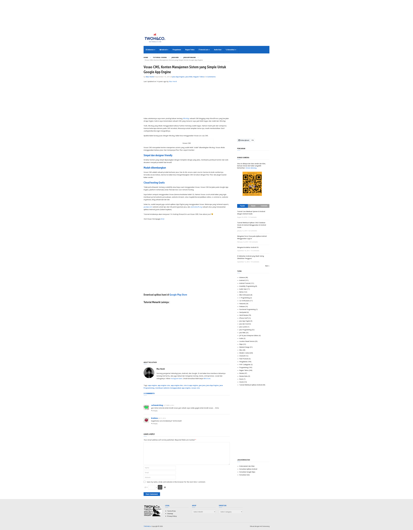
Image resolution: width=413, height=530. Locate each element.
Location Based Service (246, 341)
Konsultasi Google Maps (247, 472)
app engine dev (177, 385)
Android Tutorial (244, 283)
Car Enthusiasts (244, 301)
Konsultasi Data (244, 475)
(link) (162, 219)
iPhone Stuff (243, 318)
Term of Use (171, 511)
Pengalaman (177, 50)
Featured (242, 303)
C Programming (244, 298)
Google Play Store (178, 294)
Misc (240, 350)
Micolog (186, 118)
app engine (152, 385)
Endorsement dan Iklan (247, 466)
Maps (241, 344)
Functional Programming (247, 309)
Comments (264, 206)
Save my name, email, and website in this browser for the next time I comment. (176, 482)
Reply (155, 411)
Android (164, 50)
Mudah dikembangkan (155, 167)
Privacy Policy (172, 516)
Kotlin (241, 338)
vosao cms (195, 388)
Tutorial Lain (203, 50)
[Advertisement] (206, 15)
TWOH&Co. (147, 526)
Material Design (244, 347)
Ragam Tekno (189, 50)
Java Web (189, 77)
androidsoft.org (196, 207)
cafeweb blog (157, 405)
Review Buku (243, 376)
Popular (242, 206)
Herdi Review (243, 315)
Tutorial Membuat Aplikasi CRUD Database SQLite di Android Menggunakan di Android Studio (251, 225)
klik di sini (207, 378)
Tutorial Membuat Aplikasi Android (250, 385)
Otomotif (242, 356)
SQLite (241, 382)
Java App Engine (178, 77)
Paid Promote (243, 359)
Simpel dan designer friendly (158, 155)
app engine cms (164, 385)
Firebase (242, 306)
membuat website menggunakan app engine (172, 388)
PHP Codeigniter (244, 364)
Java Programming (245, 330)
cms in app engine (191, 385)
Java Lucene (243, 327)
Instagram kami (176, 378)
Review (241, 373)
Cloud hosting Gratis (154, 182)
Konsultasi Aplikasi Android (248, 469)
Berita (241, 292)
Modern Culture (244, 353)
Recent (253, 206)
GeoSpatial (242, 312)
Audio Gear (218, 50)
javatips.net (148, 207)
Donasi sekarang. (251, 168)
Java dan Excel (244, 324)
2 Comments (211, 77)
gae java (202, 385)
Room (241, 379)
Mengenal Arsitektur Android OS (248, 247)
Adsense (150, 50)
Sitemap (170, 514)
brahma (154, 418)
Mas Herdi (150, 77)
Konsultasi (231, 50)
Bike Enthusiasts (244, 295)
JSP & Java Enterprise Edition (248, 335)
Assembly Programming (247, 286)
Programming (243, 367)
